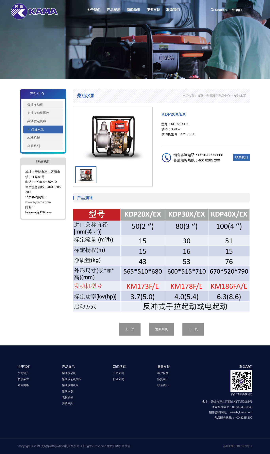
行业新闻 (118, 379)
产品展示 (113, 10)
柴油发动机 (35, 104)
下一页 (193, 329)
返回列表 (161, 329)
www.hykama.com (38, 202)
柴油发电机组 (36, 121)
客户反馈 (162, 373)
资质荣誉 (23, 379)
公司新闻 (118, 373)
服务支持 (153, 10)
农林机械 (33, 137)
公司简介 (23, 373)
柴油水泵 (37, 129)
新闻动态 (133, 10)
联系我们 (173, 10)
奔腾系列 (33, 146)
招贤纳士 (237, 10)
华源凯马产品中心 (218, 95)
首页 (200, 95)
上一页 (130, 329)
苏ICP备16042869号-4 (237, 446)
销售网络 (23, 385)
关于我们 (93, 10)
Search (220, 10)
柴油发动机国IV (38, 112)
